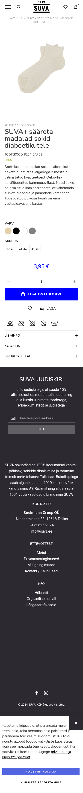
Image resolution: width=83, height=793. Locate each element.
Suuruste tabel (20, 356)
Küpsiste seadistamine (41, 782)
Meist (41, 553)
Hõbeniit (41, 593)
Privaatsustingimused (41, 559)
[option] (8, 231)
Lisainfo (12, 335)
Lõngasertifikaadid (41, 605)
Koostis (12, 346)
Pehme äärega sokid (20, 125)
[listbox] (41, 232)
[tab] (41, 335)
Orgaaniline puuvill (41, 599)
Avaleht (16, 18)
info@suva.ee (41, 531)
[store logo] (41, 7)
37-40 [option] (10, 249)
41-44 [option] (23, 249)
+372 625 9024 (41, 525)
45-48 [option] (35, 249)
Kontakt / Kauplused (41, 571)
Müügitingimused (41, 565)
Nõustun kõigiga (40, 771)
